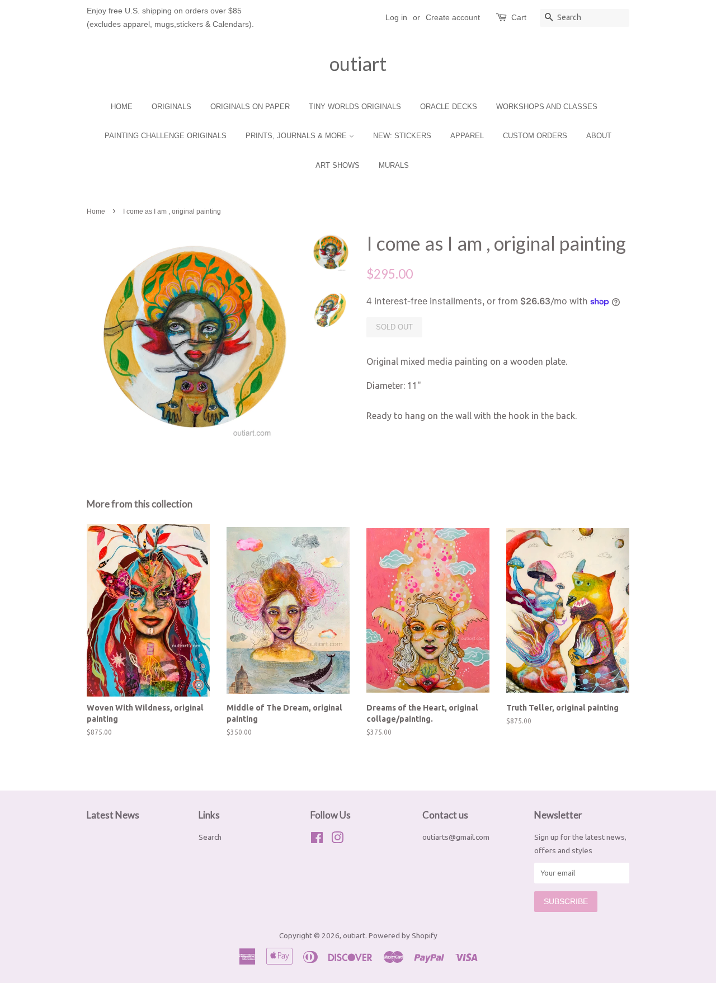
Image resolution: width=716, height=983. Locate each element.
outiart (358, 64)
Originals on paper (250, 106)
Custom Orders (535, 135)
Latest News (113, 815)
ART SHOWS (337, 165)
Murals (394, 165)
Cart (518, 17)
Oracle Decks (448, 106)
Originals (171, 106)
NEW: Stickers (402, 135)
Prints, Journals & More (297, 135)
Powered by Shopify (403, 935)
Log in (396, 17)
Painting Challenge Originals (166, 135)
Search (210, 837)
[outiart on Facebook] (316, 839)
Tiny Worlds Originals (355, 106)
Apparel (467, 135)
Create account (453, 17)
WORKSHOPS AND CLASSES (546, 106)
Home (122, 106)
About (598, 135)
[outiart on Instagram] (337, 839)
